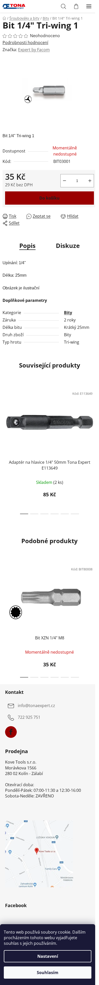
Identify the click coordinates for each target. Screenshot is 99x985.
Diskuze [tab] (68, 245)
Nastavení (47, 956)
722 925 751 (29, 717)
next (94, 415)
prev (5, 415)
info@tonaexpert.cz (36, 706)
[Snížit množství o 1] (64, 180)
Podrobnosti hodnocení (25, 42)
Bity (68, 312)
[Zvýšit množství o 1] (90, 180)
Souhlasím (47, 972)
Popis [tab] (27, 245)
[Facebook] (11, 732)
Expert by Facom (34, 49)
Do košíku (49, 198)
